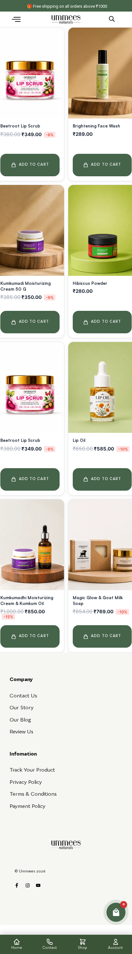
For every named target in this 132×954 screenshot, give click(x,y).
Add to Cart (34, 165)
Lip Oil (79, 440)
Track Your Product (32, 770)
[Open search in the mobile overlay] (112, 18)
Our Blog (20, 720)
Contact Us (23, 696)
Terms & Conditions (33, 794)
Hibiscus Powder (90, 283)
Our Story (22, 708)
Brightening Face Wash (96, 125)
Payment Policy (27, 806)
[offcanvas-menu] (16, 19)
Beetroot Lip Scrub (20, 125)
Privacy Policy (26, 782)
